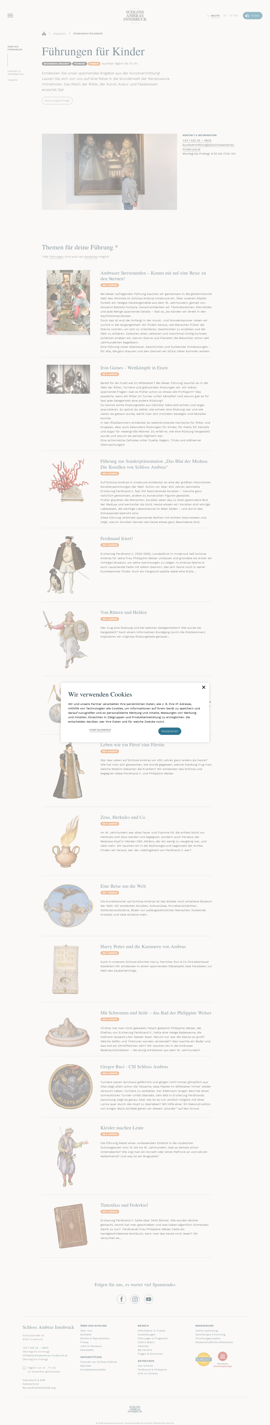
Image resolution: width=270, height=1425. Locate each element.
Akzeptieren (169, 731)
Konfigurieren (100, 729)
